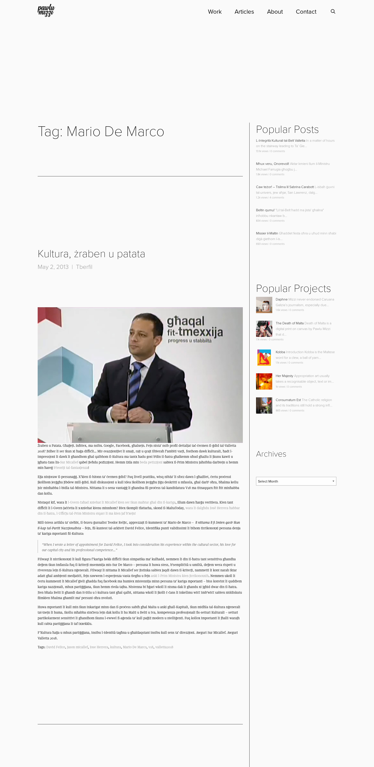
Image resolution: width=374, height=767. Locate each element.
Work (215, 12)
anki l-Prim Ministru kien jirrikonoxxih (179, 576)
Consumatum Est (288, 400)
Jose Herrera (99, 647)
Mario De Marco (135, 647)
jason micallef (77, 647)
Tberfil (84, 267)
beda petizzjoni (151, 462)
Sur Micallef (69, 462)
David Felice (55, 647)
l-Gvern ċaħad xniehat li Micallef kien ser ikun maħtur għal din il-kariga (122, 502)
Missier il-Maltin (267, 233)
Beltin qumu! (265, 210)
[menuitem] (208, 11)
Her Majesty (284, 376)
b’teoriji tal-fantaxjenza (71, 467)
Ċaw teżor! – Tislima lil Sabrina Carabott (285, 187)
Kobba (280, 352)
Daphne (282, 299)
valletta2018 (164, 647)
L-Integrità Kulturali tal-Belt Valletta (280, 140)
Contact (306, 12)
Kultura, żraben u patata (91, 253)
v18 (150, 647)
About (275, 12)
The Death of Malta (290, 323)
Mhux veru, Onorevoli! (272, 164)
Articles (244, 12)
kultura (115, 647)
